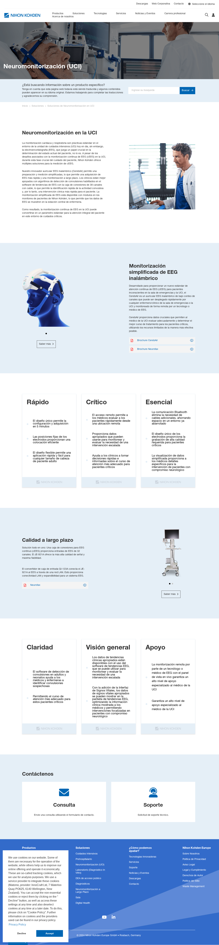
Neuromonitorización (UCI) (90, 865)
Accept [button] (50, 933)
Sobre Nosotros (191, 854)
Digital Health (83, 903)
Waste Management (193, 886)
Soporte (133, 868)
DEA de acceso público (88, 878)
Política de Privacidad (194, 859)
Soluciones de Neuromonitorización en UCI (70, 106)
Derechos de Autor (193, 875)
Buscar (186, 90)
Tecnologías (100, 13)
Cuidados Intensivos (87, 854)
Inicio (25, 106)
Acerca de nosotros (63, 17)
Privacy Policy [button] (17, 924)
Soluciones (79, 13)
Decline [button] (21, 933)
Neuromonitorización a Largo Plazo (88, 891)
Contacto (179, 4)
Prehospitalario (84, 859)
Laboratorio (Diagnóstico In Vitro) (90, 871)
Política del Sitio (191, 881)
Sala (78, 898)
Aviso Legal (189, 865)
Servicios (121, 13)
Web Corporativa (161, 4)
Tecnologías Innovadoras (142, 857)
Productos (57, 13)
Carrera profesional (174, 13)
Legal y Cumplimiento (194, 870)
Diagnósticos (83, 884)
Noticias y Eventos (145, 13)
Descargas (142, 4)
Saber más (45, 344)
